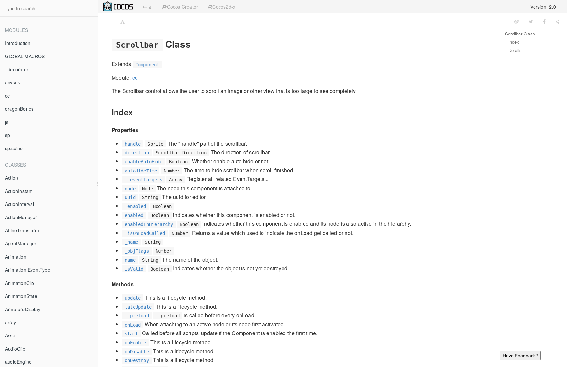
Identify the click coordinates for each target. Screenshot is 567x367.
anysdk (12, 82)
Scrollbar (319, 21)
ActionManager (21, 217)
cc (7, 95)
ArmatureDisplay (22, 309)
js (6, 122)
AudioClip (15, 348)
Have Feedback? (520, 355)
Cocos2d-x (223, 6)
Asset (11, 335)
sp (7, 135)
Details (515, 50)
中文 (147, 6)
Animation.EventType (27, 269)
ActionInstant (19, 191)
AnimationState (21, 296)
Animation (15, 256)
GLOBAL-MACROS (25, 56)
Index (513, 42)
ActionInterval (19, 204)
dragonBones (19, 108)
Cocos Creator (182, 6)
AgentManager (20, 243)
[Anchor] (195, 43)
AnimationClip (19, 283)
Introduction (17, 43)
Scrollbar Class (520, 34)
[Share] (557, 21)
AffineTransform (22, 230)
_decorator (16, 69)
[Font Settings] (123, 21)
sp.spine (14, 148)
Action (11, 177)
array (10, 322)
